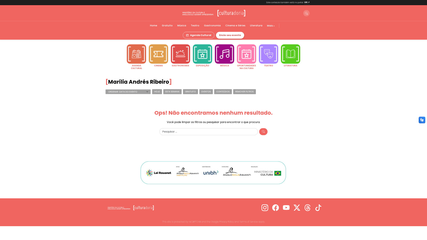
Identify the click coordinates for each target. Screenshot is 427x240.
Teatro (195, 25)
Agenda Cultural (200, 35)
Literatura (256, 25)
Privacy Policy (226, 221)
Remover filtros (244, 91)
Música (181, 25)
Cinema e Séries (235, 25)
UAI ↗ (307, 2)
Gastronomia (212, 25)
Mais (270, 25)
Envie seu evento (230, 35)
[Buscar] (306, 13)
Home (153, 25)
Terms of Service (249, 221)
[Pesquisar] (263, 131)
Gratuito (167, 25)
